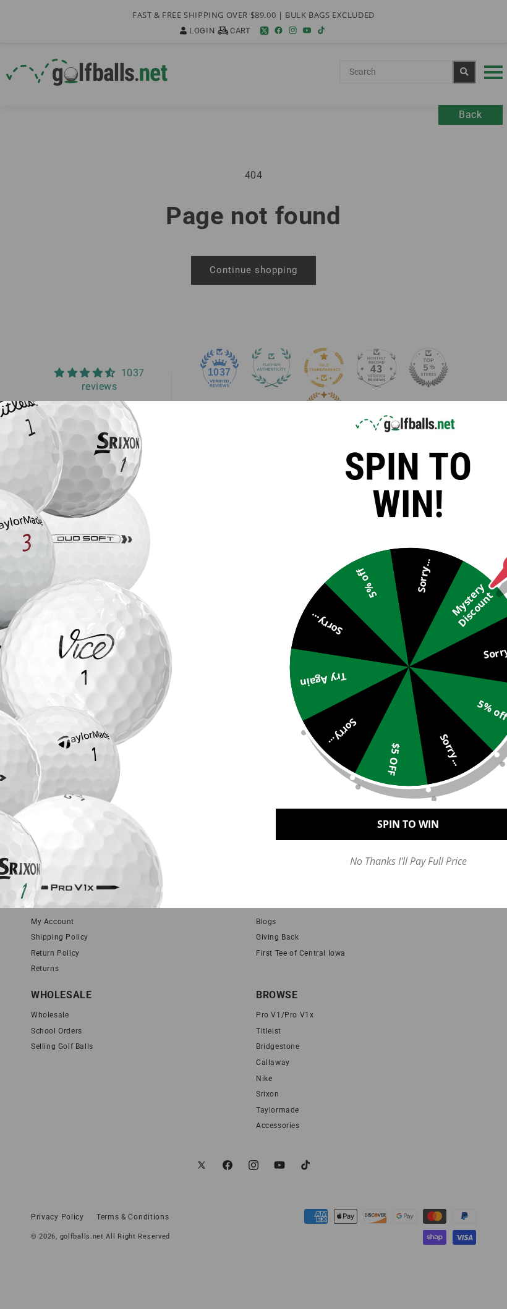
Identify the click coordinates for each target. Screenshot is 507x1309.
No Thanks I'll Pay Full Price (408, 861)
